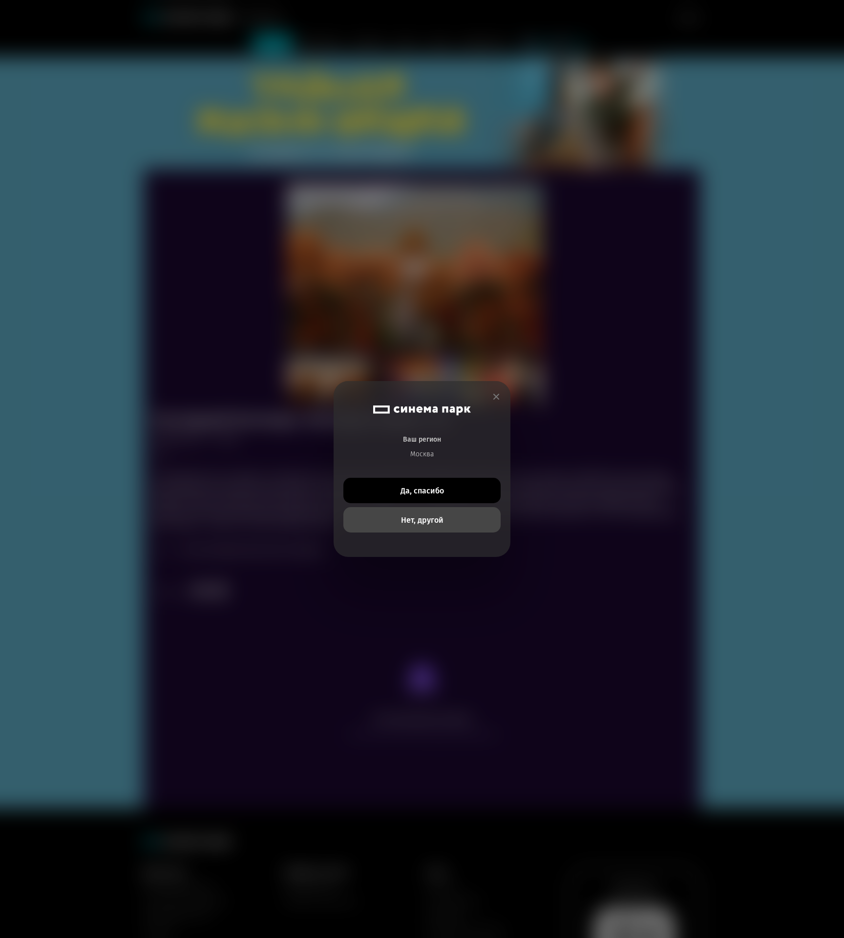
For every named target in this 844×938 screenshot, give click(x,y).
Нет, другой (422, 520)
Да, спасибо (422, 490)
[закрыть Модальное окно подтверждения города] (496, 397)
